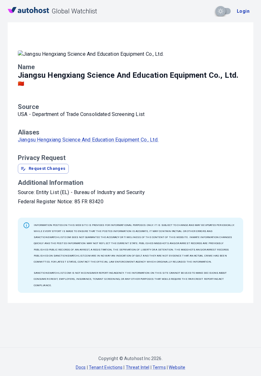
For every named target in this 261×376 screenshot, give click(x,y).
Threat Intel (138, 367)
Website (177, 367)
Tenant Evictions (106, 367)
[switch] (220, 11)
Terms (159, 367)
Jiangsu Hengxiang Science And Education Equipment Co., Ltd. (88, 140)
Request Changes (47, 168)
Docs (81, 367)
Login (243, 11)
